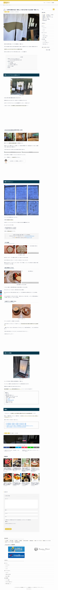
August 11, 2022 (29, 237)
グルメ (6, 563)
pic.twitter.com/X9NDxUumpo (29, 235)
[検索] (53, 0)
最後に (9, 67)
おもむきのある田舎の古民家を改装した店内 (16, 59)
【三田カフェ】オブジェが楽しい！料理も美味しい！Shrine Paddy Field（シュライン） (19, 425)
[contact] (52, 0)
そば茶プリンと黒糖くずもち (14, 64)
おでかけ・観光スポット (46, 42)
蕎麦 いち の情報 (10, 66)
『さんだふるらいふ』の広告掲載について (20, 587)
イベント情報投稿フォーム (29, 587)
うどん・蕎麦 (16, 433)
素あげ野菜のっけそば (13, 63)
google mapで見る (11, 400)
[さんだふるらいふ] (7, 3)
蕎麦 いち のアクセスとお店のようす (13, 58)
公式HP (9, 398)
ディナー (6, 11)
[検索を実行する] (53, 9)
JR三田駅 (12, 433)
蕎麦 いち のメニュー (11, 61)
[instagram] (50, 0)
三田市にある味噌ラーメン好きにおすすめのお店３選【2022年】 (16, 426)
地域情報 (44, 39)
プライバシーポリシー (40, 587)
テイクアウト (44, 27)
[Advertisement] (21, 171)
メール (6, 513)
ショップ (44, 34)
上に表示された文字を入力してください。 (10, 523)
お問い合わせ (35, 587)
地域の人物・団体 (45, 35)
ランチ (8, 11)
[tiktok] (51, 0)
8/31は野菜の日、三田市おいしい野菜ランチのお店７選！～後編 (16, 424)
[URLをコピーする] (36, 447)
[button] (6, 447)
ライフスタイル (45, 32)
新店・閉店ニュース (8, 583)
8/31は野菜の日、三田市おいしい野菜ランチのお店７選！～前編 (16, 423)
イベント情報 (44, 40)
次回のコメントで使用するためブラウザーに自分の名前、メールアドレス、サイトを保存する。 (18, 519)
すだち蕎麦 (11, 62)
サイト (6, 516)
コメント (6, 498)
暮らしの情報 (44, 37)
